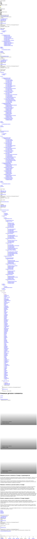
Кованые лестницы (7, 44)
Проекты (1, 511)
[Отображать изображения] (0, 9)
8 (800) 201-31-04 (3, 20)
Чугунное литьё (6, 39)
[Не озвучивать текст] (0, 14)
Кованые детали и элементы (9, 42)
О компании (4, 30)
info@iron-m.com (3, 23)
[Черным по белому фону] (0, 5)
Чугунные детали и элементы (9, 40)
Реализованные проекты (6, 49)
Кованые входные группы (8, 45)
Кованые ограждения (7, 43)
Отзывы (3, 31)
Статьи (1, 51)
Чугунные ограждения (8, 36)
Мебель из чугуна (7, 35)
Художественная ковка (6, 41)
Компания (2, 29)
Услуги (1, 33)
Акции (1, 47)
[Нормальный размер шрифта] (1, 2)
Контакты (2, 52)
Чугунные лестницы (7, 37)
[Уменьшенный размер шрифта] (0, 1)
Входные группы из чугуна (8, 38)
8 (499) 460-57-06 (4, 18)
